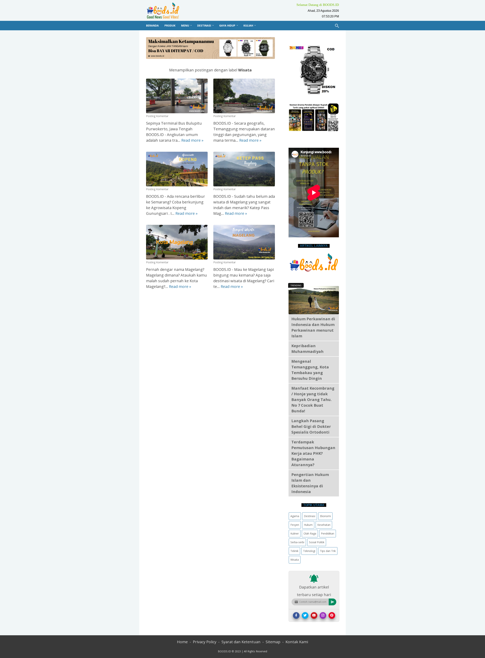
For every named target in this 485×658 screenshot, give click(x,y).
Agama (294, 516)
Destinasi (204, 25)
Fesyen (294, 524)
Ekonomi (325, 516)
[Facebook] (296, 615)
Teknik (294, 551)
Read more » (192, 140)
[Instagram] (323, 615)
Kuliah (248, 25)
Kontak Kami (297, 641)
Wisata (294, 559)
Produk (169, 25)
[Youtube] (314, 615)
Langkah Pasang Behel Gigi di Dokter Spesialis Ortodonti (311, 426)
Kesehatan (323, 524)
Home (182, 641)
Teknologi (309, 551)
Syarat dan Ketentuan (240, 641)
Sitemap (273, 641)
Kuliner (294, 533)
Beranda (152, 25)
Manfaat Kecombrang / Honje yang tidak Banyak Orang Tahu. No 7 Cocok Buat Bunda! (312, 399)
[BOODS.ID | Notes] (165, 10)
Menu (185, 25)
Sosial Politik (316, 542)
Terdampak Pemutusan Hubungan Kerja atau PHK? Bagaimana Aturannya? (313, 453)
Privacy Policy (204, 641)
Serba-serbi (297, 542)
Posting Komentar (157, 116)
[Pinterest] (332, 615)
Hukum (308, 524)
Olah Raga (310, 533)
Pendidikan (327, 533)
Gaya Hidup (227, 25)
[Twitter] (305, 615)
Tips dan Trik (328, 551)
